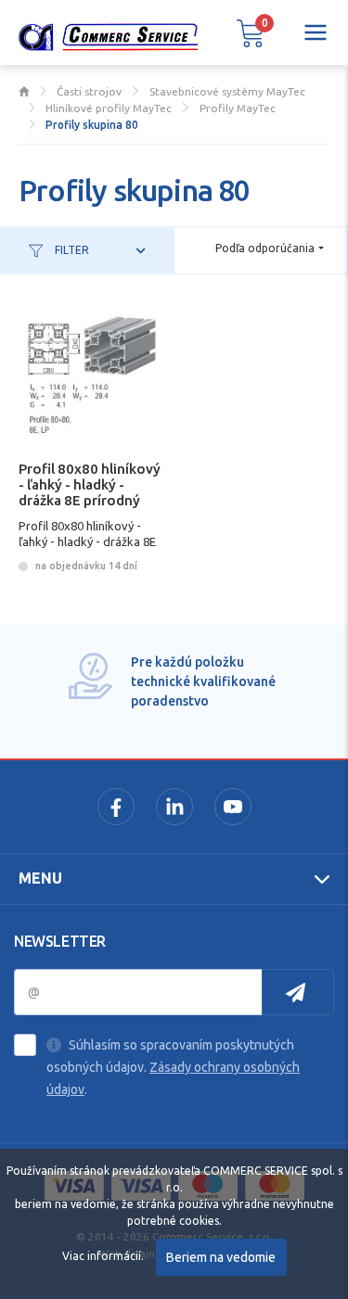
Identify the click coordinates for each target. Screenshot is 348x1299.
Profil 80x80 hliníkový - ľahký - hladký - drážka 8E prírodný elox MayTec (90, 492)
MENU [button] (40, 878)
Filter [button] (70, 250)
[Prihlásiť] (298, 992)
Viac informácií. (103, 1256)
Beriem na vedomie (221, 1257)
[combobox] (269, 249)
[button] (250, 32)
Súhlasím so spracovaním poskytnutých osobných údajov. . (173, 1067)
